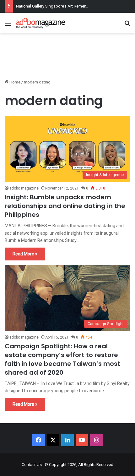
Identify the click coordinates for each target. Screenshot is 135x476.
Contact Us (32, 464)
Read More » (25, 253)
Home (14, 82)
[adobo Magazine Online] (41, 23)
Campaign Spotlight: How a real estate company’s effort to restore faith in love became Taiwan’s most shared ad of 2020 (62, 359)
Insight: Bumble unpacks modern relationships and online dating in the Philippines (65, 206)
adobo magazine (24, 188)
